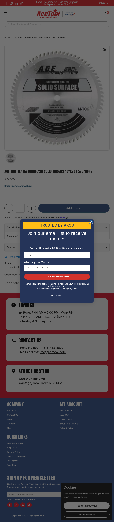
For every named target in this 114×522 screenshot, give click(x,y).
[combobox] (56, 268)
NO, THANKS (57, 295)
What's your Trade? (37, 262)
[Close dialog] (91, 222)
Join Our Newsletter (57, 276)
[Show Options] (87, 268)
